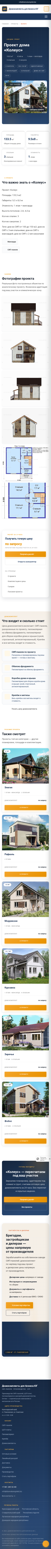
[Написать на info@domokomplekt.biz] (46, 1544)
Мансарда (12, 242)
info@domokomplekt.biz (27, 2)
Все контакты (8, 1496)
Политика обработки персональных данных (20, 1534)
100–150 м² (22, 66)
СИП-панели (13, 250)
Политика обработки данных (43, 1159)
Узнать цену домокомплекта (25, 709)
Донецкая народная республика (15, 1520)
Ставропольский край (11, 1513)
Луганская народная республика (15, 1517)
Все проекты (27, 1207)
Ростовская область (30, 1509)
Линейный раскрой (10, 1458)
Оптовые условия (9, 1454)
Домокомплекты (9, 1443)
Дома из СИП (39, 71)
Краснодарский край (10, 1509)
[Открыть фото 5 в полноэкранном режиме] (25, 463)
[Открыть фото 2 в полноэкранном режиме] (25, 351)
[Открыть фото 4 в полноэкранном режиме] (25, 426)
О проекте (12, 576)
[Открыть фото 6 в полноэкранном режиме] (25, 500)
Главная (5, 24)
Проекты (14, 24)
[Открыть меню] (46, 16)
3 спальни (25, 71)
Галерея (11, 587)
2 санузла (10, 66)
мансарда (38, 56)
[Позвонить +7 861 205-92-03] (46, 8)
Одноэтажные (37, 66)
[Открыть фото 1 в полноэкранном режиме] (25, 314)
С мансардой (11, 71)
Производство (8, 1472)
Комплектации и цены (17, 581)
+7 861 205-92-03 (9, 1487)
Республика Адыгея (31, 1513)
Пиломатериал (8, 1434)
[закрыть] (49, 1158)
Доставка (6, 1463)
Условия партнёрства (21, 1305)
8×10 (7, 75)
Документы (7, 1467)
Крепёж (5, 1439)
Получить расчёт (27, 554)
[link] (15, 2)
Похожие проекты (15, 592)
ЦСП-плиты (6, 1430)
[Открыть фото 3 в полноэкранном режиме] (25, 388)
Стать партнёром (19, 1313)
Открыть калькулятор (27, 562)
